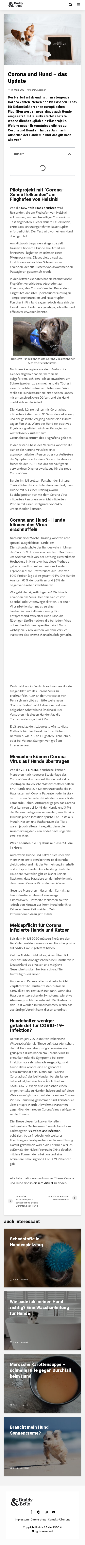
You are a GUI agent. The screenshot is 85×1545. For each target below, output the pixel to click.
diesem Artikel (43, 1183)
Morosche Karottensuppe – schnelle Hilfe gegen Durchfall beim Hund (40, 1370)
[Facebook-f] (31, 1512)
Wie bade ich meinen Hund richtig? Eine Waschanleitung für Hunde (39, 1307)
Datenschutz (38, 1519)
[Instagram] (46, 1512)
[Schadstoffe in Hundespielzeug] (42, 1258)
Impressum (22, 1519)
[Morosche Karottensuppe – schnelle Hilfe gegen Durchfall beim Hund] (42, 1383)
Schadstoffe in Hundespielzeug (26, 1241)
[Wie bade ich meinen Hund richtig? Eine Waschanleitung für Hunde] (42, 1320)
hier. (50, 914)
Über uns (64, 1519)
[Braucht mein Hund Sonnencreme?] (42, 1446)
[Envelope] (53, 1512)
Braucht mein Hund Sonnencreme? (29, 1430)
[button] (69, 154)
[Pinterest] (38, 1512)
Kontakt (53, 1519)
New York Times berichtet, (39, 208)
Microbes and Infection (44, 1131)
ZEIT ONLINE (30, 770)
